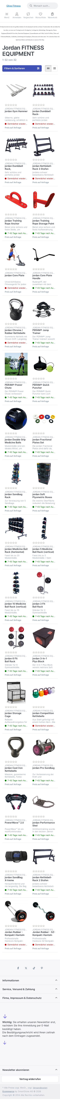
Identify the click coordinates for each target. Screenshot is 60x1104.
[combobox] (42, 5)
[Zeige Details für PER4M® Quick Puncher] (43, 364)
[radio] (48, 68)
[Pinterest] (42, 968)
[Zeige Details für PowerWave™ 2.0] (16, 802)
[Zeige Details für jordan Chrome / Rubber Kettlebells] (16, 309)
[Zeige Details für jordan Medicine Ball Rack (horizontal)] (16, 528)
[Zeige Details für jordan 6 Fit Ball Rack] (16, 637)
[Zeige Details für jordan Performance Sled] (43, 802)
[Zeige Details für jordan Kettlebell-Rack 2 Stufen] (43, 856)
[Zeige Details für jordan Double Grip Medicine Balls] (16, 419)
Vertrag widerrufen (30, 1079)
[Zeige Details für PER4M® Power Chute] (16, 364)
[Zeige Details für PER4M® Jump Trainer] (43, 309)
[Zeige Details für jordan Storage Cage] (16, 692)
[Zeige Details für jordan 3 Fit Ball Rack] (43, 583)
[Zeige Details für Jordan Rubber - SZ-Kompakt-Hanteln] (43, 911)
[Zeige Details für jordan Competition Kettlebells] (43, 692)
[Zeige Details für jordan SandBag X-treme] (16, 856)
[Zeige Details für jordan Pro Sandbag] (43, 747)
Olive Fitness (13, 5)
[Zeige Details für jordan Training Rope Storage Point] (43, 200)
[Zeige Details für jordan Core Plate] (16, 254)
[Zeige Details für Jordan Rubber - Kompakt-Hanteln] (16, 911)
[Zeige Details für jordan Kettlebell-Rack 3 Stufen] (43, 145)
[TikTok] (34, 968)
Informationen (10, 980)
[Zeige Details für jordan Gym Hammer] (16, 90)
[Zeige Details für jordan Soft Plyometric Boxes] (43, 473)
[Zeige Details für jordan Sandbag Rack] (16, 473)
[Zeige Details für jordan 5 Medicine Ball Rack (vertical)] (43, 528)
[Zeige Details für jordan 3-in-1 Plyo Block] (43, 637)
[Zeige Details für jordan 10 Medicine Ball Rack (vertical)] (16, 583)
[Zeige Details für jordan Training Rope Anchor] (16, 200)
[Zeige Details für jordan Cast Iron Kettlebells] (16, 747)
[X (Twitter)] (26, 968)
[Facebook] (18, 968)
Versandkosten (40, 1087)
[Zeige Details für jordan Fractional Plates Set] (43, 419)
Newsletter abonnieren (15, 1069)
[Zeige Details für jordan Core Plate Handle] (43, 254)
